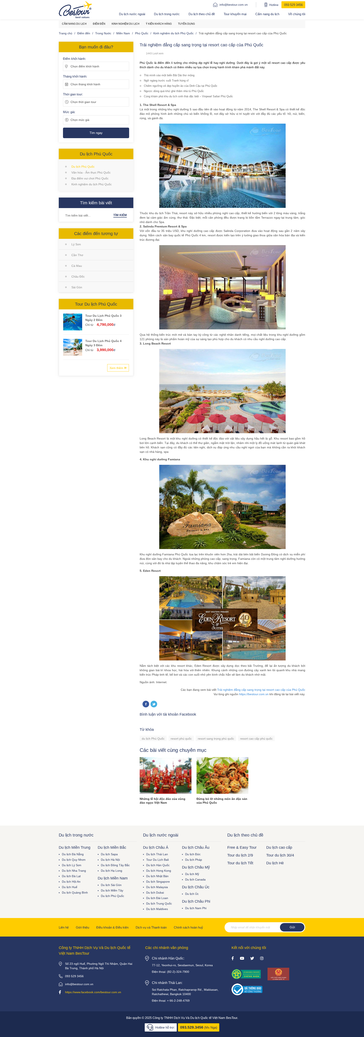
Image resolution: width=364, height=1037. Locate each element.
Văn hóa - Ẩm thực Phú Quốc (91, 172)
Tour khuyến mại (235, 14)
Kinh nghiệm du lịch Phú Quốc (91, 184)
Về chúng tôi (296, 14)
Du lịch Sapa (109, 854)
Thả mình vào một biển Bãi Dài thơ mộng (169, 75)
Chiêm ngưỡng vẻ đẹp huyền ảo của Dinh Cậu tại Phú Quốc (180, 85)
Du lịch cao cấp (279, 847)
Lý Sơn (76, 244)
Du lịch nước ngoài (132, 14)
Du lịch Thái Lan (157, 854)
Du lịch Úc (192, 893)
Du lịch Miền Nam (113, 878)
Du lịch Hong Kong (158, 870)
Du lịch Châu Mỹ (196, 867)
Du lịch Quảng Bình (75, 892)
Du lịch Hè (275, 863)
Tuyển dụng (186, 23)
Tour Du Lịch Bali (157, 859)
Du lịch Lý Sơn (71, 865)
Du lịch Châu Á (155, 847)
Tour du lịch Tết (240, 863)
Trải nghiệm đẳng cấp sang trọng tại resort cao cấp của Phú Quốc (261, 689)
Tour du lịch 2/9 (240, 855)
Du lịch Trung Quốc (159, 903)
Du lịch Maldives (157, 909)
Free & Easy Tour (242, 847)
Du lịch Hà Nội (110, 859)
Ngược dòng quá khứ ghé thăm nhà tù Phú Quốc (174, 91)
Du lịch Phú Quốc (83, 166)
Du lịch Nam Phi (195, 908)
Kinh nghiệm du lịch (125, 23)
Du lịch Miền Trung (74, 847)
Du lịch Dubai (155, 892)
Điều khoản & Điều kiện (112, 927)
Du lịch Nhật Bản (157, 876)
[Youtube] (242, 958)
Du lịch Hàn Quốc (158, 865)
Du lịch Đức (193, 854)
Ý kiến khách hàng (159, 23)
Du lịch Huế (69, 887)
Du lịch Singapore (158, 881)
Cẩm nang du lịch (267, 14)
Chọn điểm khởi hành (85, 66)
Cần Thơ (77, 255)
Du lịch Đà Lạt (71, 876)
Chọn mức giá (80, 120)
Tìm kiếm (120, 215)
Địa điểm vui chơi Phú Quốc (89, 178)
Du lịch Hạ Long (111, 870)
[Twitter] (153, 704)
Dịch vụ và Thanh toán (151, 927)
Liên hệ (64, 927)
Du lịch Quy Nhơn (74, 859)
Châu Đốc (78, 276)
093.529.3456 (191, 1027)
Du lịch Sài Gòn (111, 885)
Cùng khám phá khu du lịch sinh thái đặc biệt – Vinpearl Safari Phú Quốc (188, 96)
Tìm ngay (96, 133)
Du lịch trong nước (167, 14)
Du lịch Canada (195, 879)
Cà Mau (76, 265)
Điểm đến (99, 23)
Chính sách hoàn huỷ (188, 927)
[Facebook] (233, 958)
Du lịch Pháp (193, 859)
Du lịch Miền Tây (112, 890)
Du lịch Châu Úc (195, 887)
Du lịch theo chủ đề (202, 14)
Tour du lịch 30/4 (280, 855)
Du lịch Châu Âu (195, 847)
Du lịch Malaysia (157, 887)
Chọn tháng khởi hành (85, 84)
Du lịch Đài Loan (157, 898)
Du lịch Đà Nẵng (73, 854)
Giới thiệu (82, 927)
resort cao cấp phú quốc (256, 738)
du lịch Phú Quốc (153, 738)
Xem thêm (117, 368)
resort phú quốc (181, 738)
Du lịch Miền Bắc (112, 847)
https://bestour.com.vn (254, 694)
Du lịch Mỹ (192, 874)
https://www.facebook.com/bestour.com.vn (93, 992)
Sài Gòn (76, 287)
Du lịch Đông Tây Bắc (115, 865)
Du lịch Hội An (71, 881)
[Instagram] (262, 958)
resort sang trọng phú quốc (216, 738)
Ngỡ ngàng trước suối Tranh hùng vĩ (166, 80)
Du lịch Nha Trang (74, 870)
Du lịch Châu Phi (196, 901)
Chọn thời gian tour (83, 102)
